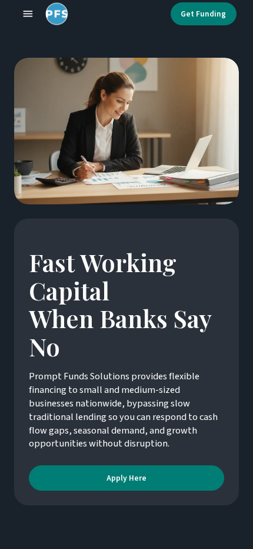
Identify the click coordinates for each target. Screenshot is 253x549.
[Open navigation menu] (27, 13)
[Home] (55, 14)
